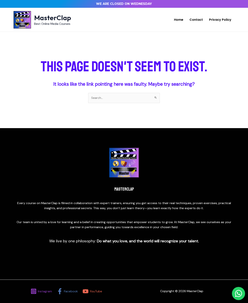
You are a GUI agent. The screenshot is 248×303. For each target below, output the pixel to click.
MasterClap (52, 17)
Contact (196, 19)
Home (178, 19)
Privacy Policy (220, 19)
